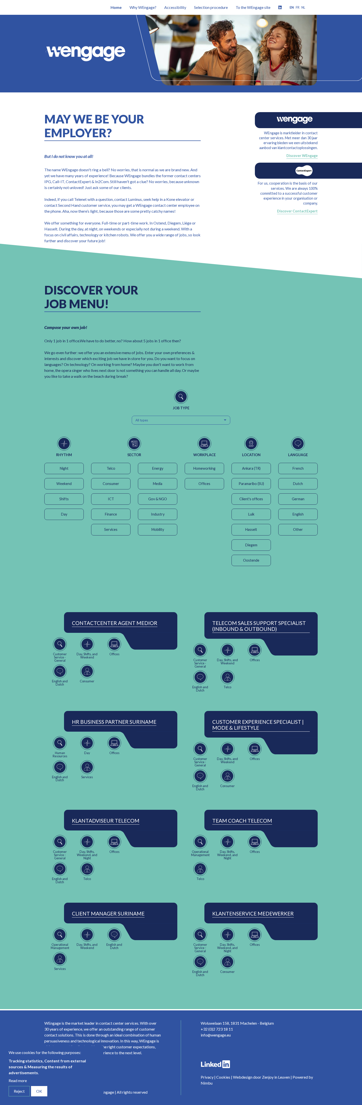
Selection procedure (211, 7)
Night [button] (64, 468)
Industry (158, 514)
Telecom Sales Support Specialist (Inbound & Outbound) (259, 626)
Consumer (111, 484)
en (292, 7)
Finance (111, 514)
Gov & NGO (157, 499)
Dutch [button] (298, 484)
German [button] (298, 499)
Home (116, 7)
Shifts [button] (64, 499)
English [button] (298, 514)
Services (110, 529)
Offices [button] (204, 484)
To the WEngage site (253, 7)
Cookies (223, 1077)
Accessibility (175, 7)
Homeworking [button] (204, 468)
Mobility (157, 529)
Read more (18, 1080)
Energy (157, 468)
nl (303, 7)
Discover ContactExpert (297, 211)
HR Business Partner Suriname (114, 722)
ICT (111, 499)
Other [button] (298, 529)
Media (157, 484)
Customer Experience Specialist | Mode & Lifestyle (258, 725)
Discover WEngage (302, 156)
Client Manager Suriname (108, 913)
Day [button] (64, 514)
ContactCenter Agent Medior (114, 623)
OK (39, 1091)
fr (297, 7)
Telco (111, 468)
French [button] (298, 468)
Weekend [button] (64, 484)
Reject (19, 1091)
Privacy (207, 1077)
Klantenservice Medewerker (253, 913)
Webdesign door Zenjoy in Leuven (261, 1077)
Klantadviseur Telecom (105, 821)
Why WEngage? (143, 7)
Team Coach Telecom (242, 821)
